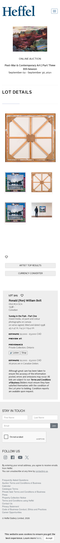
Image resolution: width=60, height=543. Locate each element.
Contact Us (7, 503)
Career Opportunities (12, 512)
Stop (24, 353)
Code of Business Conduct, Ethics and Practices (24, 509)
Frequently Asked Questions (15, 480)
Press (4, 494)
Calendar (6, 485)
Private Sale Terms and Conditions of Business (23, 491)
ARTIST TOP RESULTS (30, 266)
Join (54, 425)
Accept (49, 538)
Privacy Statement (10, 506)
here (38, 538)
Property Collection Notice (14, 497)
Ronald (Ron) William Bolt (25, 300)
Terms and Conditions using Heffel (18, 500)
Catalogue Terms (10, 488)
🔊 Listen (14, 353)
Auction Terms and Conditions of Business (21, 482)
